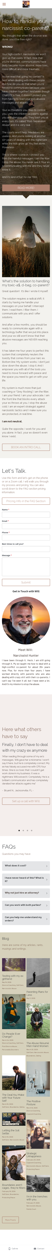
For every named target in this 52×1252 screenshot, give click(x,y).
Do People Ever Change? (11, 1035)
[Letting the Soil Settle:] (14, 1125)
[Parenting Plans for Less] (38, 986)
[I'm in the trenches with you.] (38, 1191)
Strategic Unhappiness (33, 1155)
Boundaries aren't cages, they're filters (13, 1186)
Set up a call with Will (26, 801)
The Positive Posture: (33, 1103)
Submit (26, 582)
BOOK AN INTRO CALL (26, 447)
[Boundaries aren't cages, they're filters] (14, 1179)
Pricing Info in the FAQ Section (25, 501)
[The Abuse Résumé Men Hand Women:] (38, 1038)
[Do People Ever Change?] (14, 1028)
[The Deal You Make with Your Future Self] (14, 1089)
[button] (26, 866)
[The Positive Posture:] (38, 1096)
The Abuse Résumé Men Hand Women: (37, 1045)
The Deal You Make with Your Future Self (13, 1097)
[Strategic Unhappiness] (38, 1148)
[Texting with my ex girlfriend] (14, 970)
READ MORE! (26, 188)
